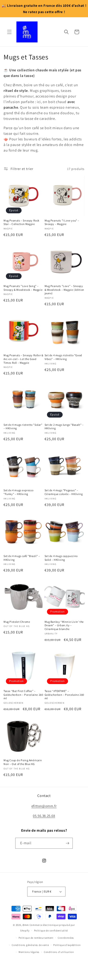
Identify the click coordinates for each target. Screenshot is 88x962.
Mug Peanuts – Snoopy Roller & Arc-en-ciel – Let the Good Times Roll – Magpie (23, 358)
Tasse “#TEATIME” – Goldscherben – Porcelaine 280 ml (64, 694)
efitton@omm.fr (44, 806)
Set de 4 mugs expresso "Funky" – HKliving (18, 492)
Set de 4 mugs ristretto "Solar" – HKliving (23, 426)
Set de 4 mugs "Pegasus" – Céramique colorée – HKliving (64, 492)
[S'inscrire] (67, 843)
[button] (9, 32)
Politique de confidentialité (51, 930)
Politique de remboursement (36, 937)
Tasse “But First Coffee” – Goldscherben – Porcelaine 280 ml (23, 694)
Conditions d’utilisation (59, 952)
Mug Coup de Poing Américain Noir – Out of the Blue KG (23, 762)
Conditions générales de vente (30, 945)
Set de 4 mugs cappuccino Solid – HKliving (61, 557)
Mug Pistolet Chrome (17, 621)
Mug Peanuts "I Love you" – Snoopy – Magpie (62, 222)
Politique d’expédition (66, 945)
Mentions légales (29, 952)
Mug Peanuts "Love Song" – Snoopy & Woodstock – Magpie (23, 287)
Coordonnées (66, 937)
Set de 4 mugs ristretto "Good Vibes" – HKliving (63, 357)
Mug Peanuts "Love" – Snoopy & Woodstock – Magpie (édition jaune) (64, 289)
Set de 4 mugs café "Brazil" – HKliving (22, 557)
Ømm (26, 925)
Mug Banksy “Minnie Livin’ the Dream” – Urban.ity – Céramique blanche (64, 625)
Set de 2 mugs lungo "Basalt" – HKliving (64, 426)
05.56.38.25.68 (44, 815)
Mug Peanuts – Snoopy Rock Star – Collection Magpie (21, 222)
